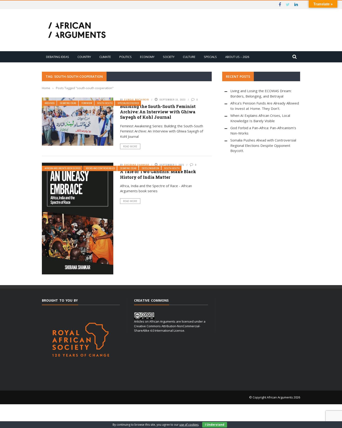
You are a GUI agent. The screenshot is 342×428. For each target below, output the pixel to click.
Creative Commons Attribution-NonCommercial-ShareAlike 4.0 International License (167, 328)
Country (84, 57)
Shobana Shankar (136, 164)
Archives (50, 103)
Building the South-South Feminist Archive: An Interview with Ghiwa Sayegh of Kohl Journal (158, 112)
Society (168, 57)
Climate (105, 57)
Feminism (86, 103)
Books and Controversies (100, 168)
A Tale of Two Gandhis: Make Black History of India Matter (158, 174)
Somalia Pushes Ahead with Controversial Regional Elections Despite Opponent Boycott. (263, 145)
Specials (210, 57)
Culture (189, 57)
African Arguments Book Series (63, 168)
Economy (147, 57)
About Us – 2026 (237, 57)
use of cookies (188, 425)
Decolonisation (150, 168)
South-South (105, 103)
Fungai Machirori (136, 99)
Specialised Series (128, 103)
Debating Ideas (57, 57)
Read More (130, 146)
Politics (125, 57)
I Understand (214, 425)
